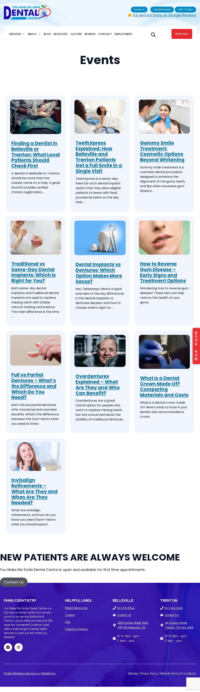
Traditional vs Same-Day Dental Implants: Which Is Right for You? (33, 272)
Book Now (181, 34)
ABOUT (32, 34)
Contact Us (124, 615)
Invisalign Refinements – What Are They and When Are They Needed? (34, 491)
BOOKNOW (196, 346)
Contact (70, 615)
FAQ (67, 622)
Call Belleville (162, 9)
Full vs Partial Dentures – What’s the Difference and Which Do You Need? (33, 386)
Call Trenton (185, 9)
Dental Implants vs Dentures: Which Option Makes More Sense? (99, 272)
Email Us (139, 9)
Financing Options (76, 629)
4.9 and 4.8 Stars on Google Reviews (164, 15)
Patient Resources (76, 608)
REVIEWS (90, 34)
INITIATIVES (61, 34)
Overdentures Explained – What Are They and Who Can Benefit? (98, 384)
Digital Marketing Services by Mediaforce (29, 673)
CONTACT (105, 34)
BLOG (47, 34)
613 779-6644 (126, 608)
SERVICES (15, 34)
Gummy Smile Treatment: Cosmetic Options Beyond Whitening (162, 151)
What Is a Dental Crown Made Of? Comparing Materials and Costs (164, 386)
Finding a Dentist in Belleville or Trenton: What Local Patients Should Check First (35, 154)
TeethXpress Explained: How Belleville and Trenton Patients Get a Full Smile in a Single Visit (99, 157)
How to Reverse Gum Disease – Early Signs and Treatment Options (163, 272)
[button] (14, 582)
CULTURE (76, 34)
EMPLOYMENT (123, 34)
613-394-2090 (174, 608)
